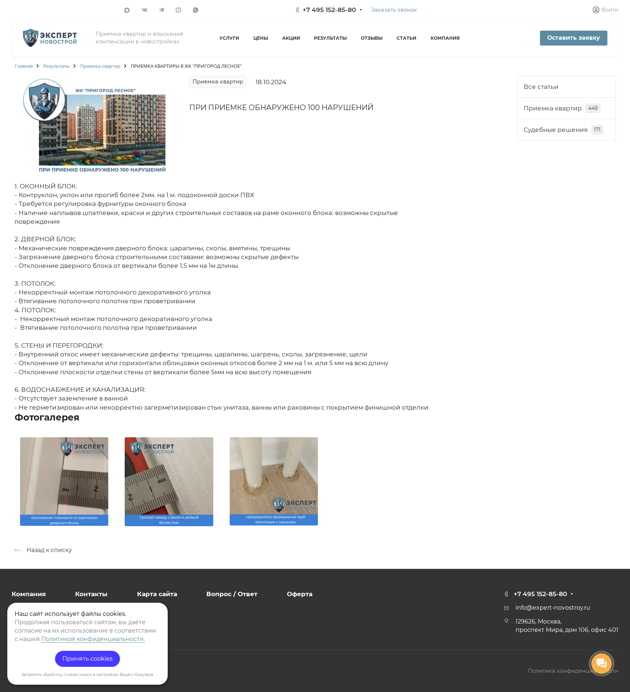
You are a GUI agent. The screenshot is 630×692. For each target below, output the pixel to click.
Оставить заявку (573, 37)
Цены (260, 38)
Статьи (406, 38)
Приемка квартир (561, 108)
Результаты (330, 38)
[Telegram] (161, 9)
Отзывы (371, 38)
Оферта (299, 594)
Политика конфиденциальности (573, 671)
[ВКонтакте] (144, 9)
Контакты (91, 594)
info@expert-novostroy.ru (553, 607)
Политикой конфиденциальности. (93, 639)
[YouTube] (178, 9)
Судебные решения (562, 129)
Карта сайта (157, 594)
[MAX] (126, 9)
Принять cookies (87, 658)
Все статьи (541, 86)
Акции (291, 38)
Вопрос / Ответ (231, 594)
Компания (445, 38)
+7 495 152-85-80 (329, 9)
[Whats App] (195, 9)
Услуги (229, 38)
